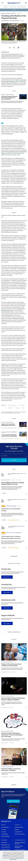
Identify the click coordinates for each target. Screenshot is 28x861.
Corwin (17, 520)
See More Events (14, 556)
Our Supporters (4, 834)
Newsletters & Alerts (5, 844)
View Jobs (7, 577)
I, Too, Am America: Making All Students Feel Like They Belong (9, 435)
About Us (3, 824)
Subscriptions (4, 842)
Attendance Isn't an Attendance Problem (10, 509)
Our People (3, 831)
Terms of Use (19, 858)
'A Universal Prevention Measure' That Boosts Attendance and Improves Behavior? (9, 98)
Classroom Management (12, 405)
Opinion (19, 13)
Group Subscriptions (5, 847)
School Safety (21, 405)
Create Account (13, 801)
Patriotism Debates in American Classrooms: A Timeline (11, 769)
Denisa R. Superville (5, 427)
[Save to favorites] (14, 47)
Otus (17, 547)
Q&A (15, 662)
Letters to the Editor (19, 827)
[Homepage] (14, 2)
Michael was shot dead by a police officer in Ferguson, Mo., (13, 80)
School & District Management (13, 532)
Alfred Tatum (10, 310)
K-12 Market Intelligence (20, 849)
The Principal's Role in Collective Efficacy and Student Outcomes (11, 537)
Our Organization (5, 827)
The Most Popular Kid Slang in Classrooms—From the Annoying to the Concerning (12, 734)
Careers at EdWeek (5, 836)
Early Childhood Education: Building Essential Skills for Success (12, 483)
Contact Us (17, 824)
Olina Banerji (4, 707)
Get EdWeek (4, 840)
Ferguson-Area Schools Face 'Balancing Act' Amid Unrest (8, 424)
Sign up (14, 460)
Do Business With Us (20, 840)
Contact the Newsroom (19, 834)
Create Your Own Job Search (13, 632)
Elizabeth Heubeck (5, 671)
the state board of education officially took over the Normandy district (14, 151)
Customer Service (18, 831)
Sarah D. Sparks (4, 742)
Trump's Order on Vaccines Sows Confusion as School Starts (11, 664)
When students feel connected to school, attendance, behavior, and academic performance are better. (12, 102)
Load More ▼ (14, 784)
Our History (3, 829)
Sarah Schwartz (4, 776)
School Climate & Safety (8, 13)
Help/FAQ (17, 829)
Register (3, 493)
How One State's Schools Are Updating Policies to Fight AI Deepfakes (13, 699)
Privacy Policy (6, 855)
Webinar (3, 534)
